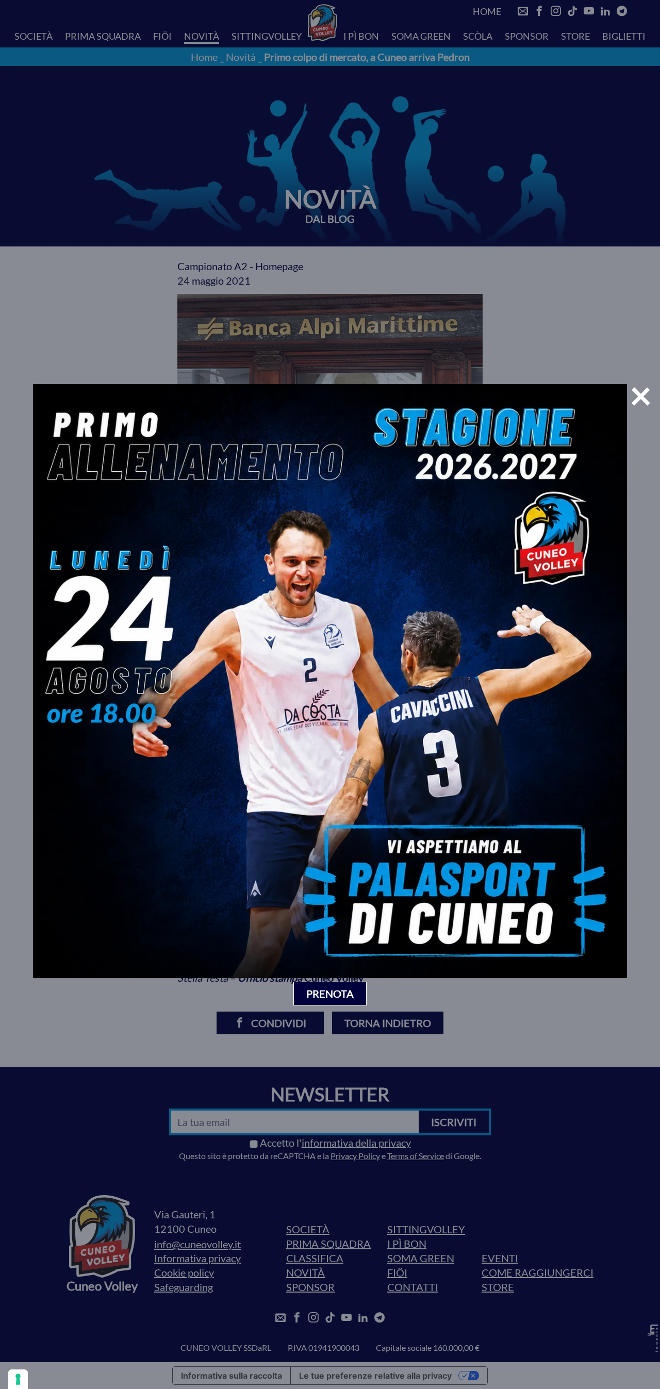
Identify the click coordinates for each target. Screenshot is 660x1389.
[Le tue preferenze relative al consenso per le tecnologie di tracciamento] (18, 1379)
